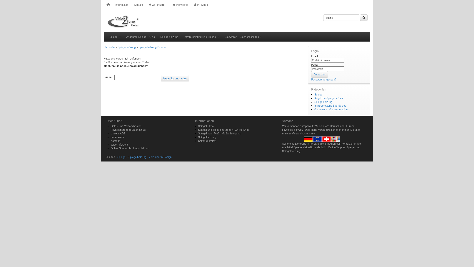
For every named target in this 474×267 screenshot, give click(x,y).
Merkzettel (181, 4)
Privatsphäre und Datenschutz (128, 129)
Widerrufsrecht (119, 144)
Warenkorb (158, 4)
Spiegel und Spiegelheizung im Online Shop (223, 129)
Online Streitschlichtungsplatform (130, 148)
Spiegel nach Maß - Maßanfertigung (219, 133)
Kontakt (138, 4)
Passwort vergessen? (323, 79)
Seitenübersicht (207, 141)
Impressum (121, 4)
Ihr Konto (202, 4)
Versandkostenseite (303, 133)
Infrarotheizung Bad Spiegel (200, 37)
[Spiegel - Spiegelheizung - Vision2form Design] (108, 4)
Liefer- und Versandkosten (126, 126)
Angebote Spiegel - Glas (140, 37)
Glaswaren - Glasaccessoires (242, 37)
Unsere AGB (118, 133)
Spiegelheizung (169, 37)
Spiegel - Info (206, 126)
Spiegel (114, 37)
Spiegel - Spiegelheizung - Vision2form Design (144, 157)
